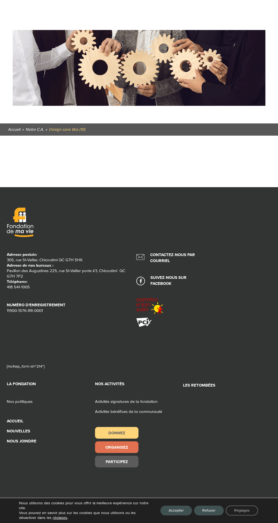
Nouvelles (18, 431)
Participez (117, 461)
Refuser (209, 510)
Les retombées (199, 385)
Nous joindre (21, 441)
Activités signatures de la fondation (126, 402)
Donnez (116, 432)
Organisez (116, 447)
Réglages (242, 510)
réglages (60, 518)
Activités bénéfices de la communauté (128, 412)
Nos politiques (20, 402)
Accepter (176, 510)
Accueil (15, 421)
